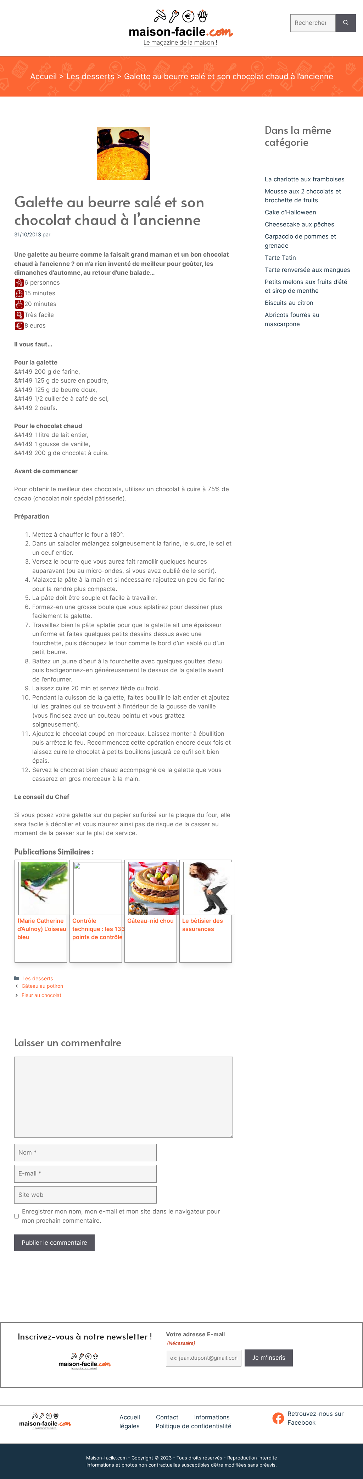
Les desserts (90, 76)
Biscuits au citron (289, 302)
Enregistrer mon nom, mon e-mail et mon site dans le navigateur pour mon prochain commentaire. (121, 1216)
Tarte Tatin (280, 257)
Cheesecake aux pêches (299, 224)
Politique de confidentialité (193, 1426)
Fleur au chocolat (41, 995)
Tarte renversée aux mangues (307, 269)
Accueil (43, 76)
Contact (167, 1417)
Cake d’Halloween (290, 212)
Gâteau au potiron (42, 986)
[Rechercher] (346, 23)
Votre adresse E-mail (195, 1338)
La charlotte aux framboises (305, 179)
